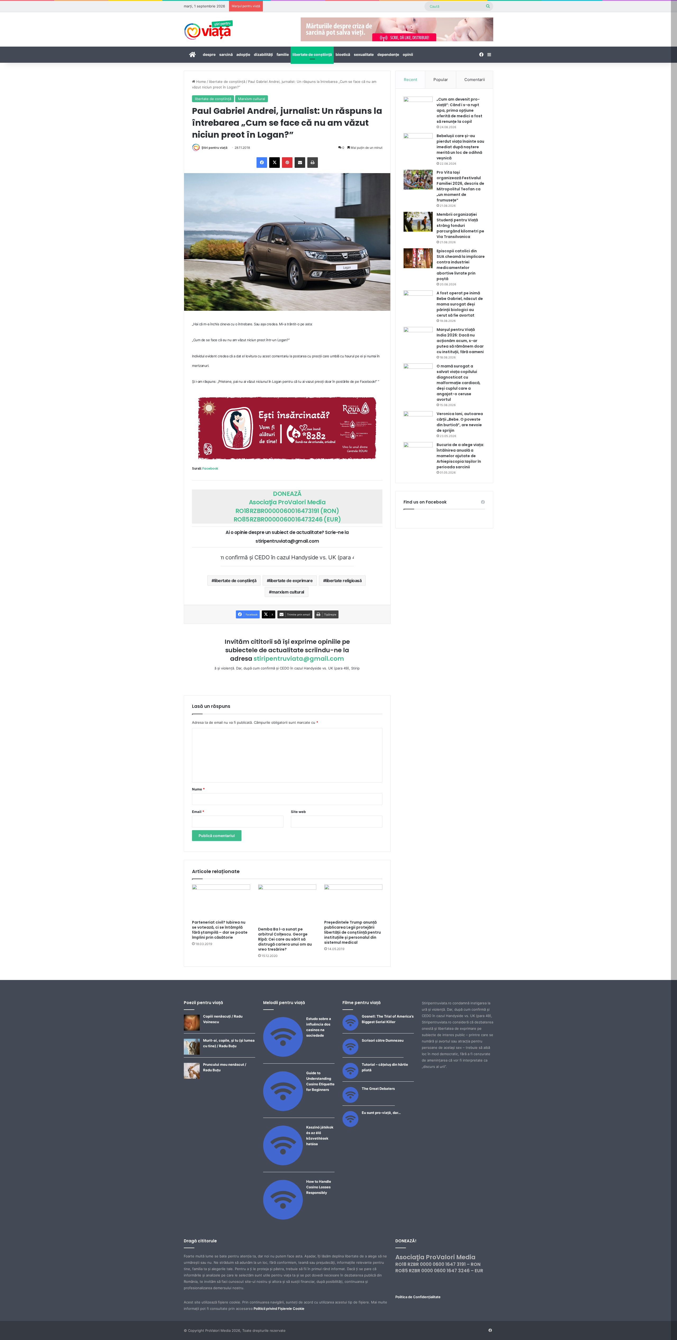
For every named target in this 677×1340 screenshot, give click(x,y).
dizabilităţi (263, 54)
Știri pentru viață (214, 148)
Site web (298, 812)
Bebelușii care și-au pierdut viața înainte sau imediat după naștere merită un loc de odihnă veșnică (460, 147)
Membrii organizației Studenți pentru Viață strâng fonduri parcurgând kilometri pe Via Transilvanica (460, 225)
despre (209, 54)
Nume (198, 789)
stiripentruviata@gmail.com (299, 658)
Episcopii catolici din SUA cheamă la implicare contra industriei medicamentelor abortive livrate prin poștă (461, 264)
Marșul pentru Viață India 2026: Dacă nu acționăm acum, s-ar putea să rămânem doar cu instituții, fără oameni (460, 340)
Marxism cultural (251, 99)
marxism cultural (288, 592)
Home (200, 81)
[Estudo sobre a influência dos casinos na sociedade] (283, 1055)
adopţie (243, 54)
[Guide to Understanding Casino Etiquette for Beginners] (283, 1110)
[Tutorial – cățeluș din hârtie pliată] (350, 1077)
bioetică (343, 54)
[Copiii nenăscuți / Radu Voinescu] (192, 1029)
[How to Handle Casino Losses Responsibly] (283, 1218)
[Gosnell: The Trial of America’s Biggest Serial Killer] (350, 1029)
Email (198, 812)
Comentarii (474, 79)
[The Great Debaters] (350, 1101)
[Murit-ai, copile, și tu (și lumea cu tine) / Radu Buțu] (192, 1053)
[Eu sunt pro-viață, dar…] (350, 1125)
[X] (274, 162)
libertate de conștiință (312, 54)
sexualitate (364, 54)
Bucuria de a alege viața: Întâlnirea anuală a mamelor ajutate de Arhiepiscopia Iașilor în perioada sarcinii (460, 456)
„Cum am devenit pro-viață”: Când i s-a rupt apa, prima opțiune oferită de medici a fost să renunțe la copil (459, 110)
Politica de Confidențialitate (418, 1297)
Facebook (210, 468)
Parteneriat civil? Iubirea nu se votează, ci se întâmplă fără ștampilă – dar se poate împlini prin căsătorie (220, 930)
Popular (440, 79)
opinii (408, 54)
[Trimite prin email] (300, 162)
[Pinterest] (287, 162)
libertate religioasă (344, 580)
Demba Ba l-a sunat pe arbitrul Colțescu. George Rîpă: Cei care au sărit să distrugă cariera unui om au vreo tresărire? (285, 939)
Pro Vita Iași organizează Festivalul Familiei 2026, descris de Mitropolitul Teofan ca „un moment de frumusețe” (460, 186)
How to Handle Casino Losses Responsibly (318, 1187)
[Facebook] (262, 162)
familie (283, 54)
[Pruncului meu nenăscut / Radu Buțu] (192, 1077)
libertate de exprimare (291, 580)
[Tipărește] (312, 162)
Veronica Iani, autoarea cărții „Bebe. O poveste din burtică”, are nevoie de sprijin (460, 422)
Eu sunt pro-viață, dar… (381, 1112)
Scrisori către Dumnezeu (383, 1040)
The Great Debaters (378, 1088)
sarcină (226, 54)
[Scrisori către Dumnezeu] (350, 1053)
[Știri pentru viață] (208, 28)
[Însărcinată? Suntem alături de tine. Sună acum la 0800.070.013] (287, 428)
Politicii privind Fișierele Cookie (279, 1308)
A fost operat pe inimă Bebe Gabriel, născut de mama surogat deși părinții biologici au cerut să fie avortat (460, 304)
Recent (410, 79)
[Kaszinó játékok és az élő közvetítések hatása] (283, 1164)
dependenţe (388, 54)
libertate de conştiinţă (235, 580)
